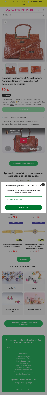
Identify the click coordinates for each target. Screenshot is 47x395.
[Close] (43, 184)
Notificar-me (23, 207)
